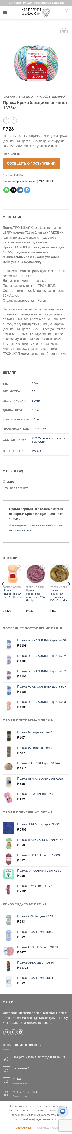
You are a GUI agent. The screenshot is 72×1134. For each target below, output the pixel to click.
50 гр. (35, 391)
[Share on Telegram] (27, 190)
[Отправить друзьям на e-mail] (13, 190)
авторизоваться (20, 530)
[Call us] (13, 1032)
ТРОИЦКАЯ (26, 96)
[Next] (69, 591)
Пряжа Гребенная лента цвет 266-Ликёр (36, 595)
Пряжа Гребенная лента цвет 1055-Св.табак (58, 595)
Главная (9, 96)
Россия (36, 450)
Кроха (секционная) (51, 96)
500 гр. (36, 400)
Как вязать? (21, 1068)
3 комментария (27, 1096)
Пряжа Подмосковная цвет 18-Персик (12, 593)
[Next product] (6, 120)
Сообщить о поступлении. (31, 163)
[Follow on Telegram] (20, 1032)
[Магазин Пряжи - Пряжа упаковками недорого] (36, 12)
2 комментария (23, 1083)
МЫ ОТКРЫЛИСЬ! (26, 1091)
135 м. (36, 410)
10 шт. (36, 419)
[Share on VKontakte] (20, 190)
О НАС (17, 1079)
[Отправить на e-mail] (6, 1032)
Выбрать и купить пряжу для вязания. (39, 1057)
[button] (5, 12)
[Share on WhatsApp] (6, 190)
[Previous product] (14, 120)
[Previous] (3, 591)
